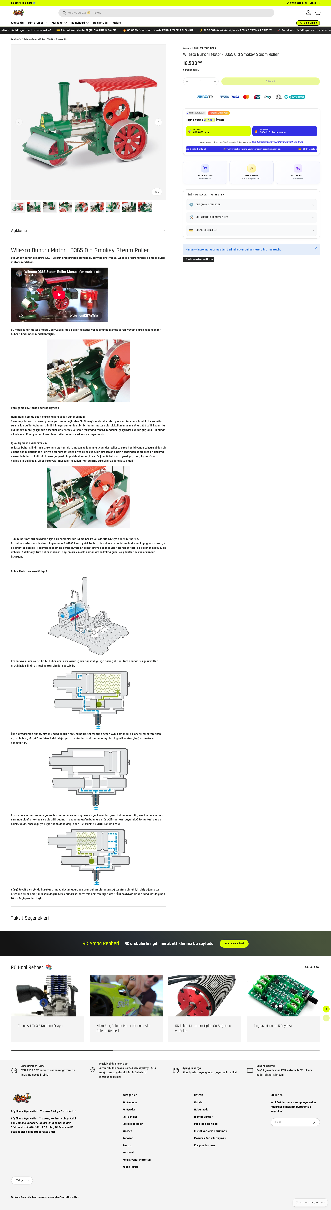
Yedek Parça (130, 1167)
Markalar (57, 23)
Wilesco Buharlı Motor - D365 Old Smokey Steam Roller (46, 39)
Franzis (127, 1145)
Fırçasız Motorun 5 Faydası (273, 1026)
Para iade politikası (206, 1124)
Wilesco (187, 48)
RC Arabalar (130, 1102)
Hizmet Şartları (203, 1117)
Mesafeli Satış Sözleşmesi (210, 1138)
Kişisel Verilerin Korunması (210, 1131)
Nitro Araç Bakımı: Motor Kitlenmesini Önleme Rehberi (123, 1028)
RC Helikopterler (133, 1124)
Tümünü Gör (312, 967)
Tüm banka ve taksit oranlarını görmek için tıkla (277, 142)
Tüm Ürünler (35, 23)
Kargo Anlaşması (204, 1145)
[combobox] (166, 13)
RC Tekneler (130, 1117)
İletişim (116, 23)
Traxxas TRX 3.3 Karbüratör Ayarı (41, 1026)
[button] (318, 12)
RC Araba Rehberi (234, 943)
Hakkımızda (100, 23)
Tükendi (270, 81)
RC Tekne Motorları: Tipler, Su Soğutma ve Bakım (203, 1028)
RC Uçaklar (129, 1109)
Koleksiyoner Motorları (137, 1160)
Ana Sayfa (17, 23)
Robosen (128, 1138)
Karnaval (128, 1152)
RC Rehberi (78, 23)
